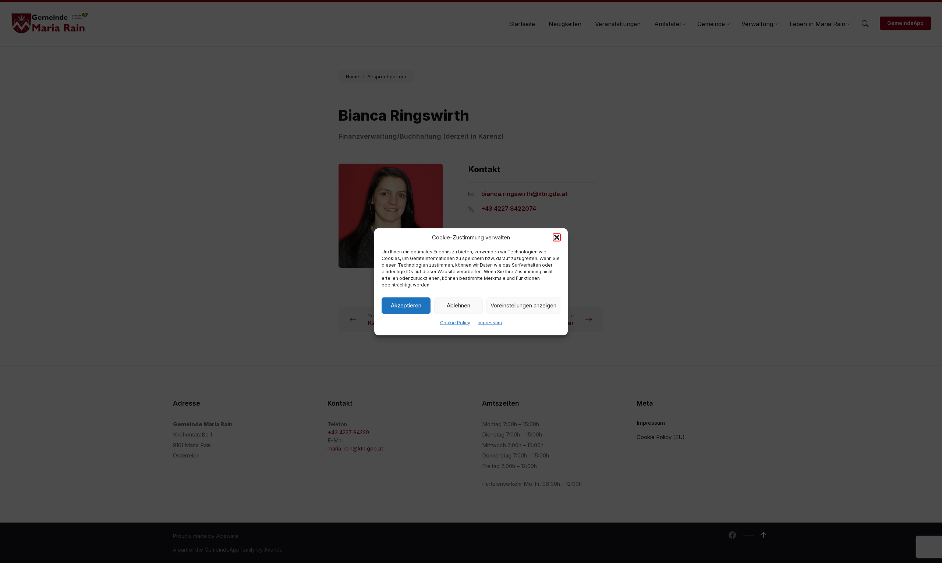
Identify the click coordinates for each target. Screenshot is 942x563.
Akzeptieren (406, 305)
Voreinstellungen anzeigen (523, 305)
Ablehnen (458, 305)
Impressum (490, 322)
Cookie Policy (455, 322)
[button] (556, 237)
